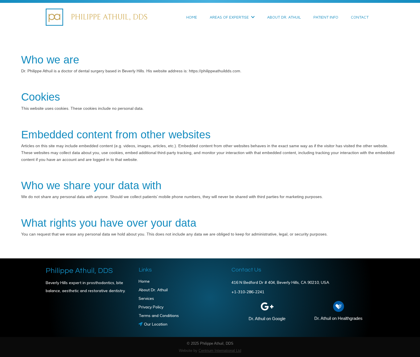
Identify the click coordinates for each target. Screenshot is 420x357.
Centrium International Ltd (220, 350)
